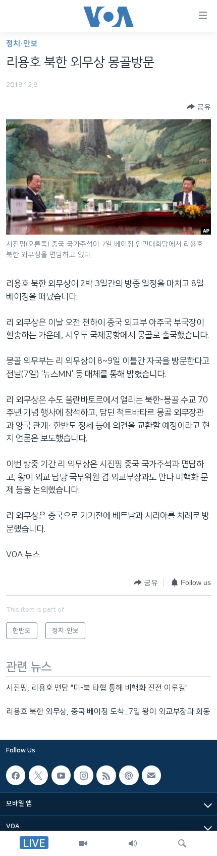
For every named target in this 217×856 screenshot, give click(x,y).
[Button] (199, 106)
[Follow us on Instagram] (83, 775)
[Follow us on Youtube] (61, 775)
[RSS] (106, 775)
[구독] (151, 775)
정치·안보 (21, 43)
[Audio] (133, 843)
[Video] (83, 843)
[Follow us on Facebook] (15, 775)
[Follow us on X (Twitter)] (38, 775)
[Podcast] (128, 775)
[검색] (182, 843)
